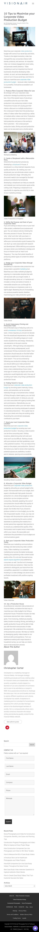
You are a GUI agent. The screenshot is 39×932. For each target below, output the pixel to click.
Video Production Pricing (19, 899)
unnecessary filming (14, 330)
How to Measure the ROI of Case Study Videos (19, 854)
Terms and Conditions (13, 914)
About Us (11, 895)
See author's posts (13, 722)
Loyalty (24, 918)
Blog (27, 907)
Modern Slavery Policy (26, 914)
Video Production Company (23, 895)
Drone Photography (27, 903)
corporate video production (23, 485)
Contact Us (21, 907)
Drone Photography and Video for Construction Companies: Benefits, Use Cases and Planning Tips (19, 836)
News (31, 907)
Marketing (14, 24)
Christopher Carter (11, 23)
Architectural (9, 907)
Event (15, 907)
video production (26, 51)
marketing (23, 269)
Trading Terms (17, 918)
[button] (35, 928)
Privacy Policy (22, 910)
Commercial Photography (13, 903)
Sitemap (15, 910)
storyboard (16, 164)
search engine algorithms (12, 560)
